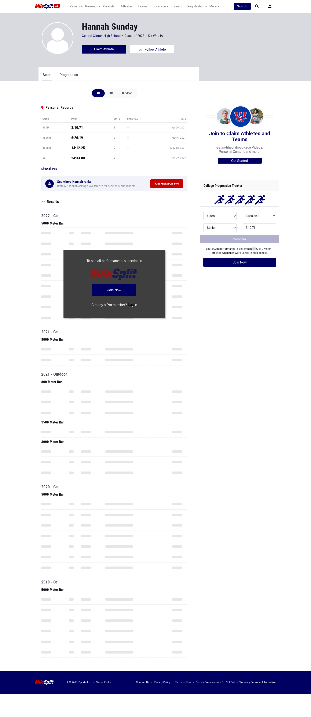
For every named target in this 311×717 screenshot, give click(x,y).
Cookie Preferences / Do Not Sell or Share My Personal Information (236, 682)
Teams (142, 6)
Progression (68, 75)
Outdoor (127, 93)
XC (111, 93)
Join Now (240, 262)
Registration (196, 6)
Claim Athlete (104, 49)
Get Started (239, 161)
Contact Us (143, 682)
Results (75, 6)
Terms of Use (183, 682)
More (213, 6)
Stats (47, 75)
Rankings (91, 6)
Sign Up (242, 6)
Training (176, 6)
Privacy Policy (162, 682)
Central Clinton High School (101, 36)
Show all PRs (49, 168)
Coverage (159, 6)
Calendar (109, 6)
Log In (132, 305)
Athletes (127, 6)
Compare (239, 239)
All (98, 93)
